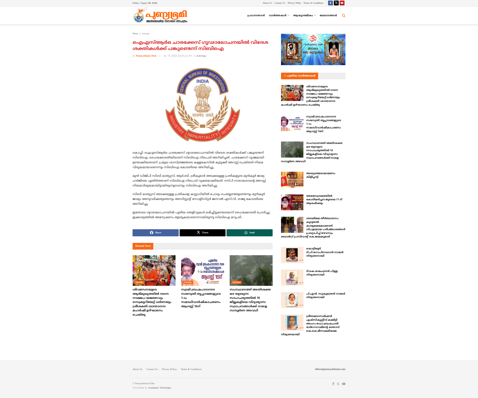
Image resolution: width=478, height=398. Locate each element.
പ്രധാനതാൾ (256, 15)
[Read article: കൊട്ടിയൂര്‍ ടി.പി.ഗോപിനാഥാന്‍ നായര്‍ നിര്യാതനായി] (292, 255)
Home (135, 33)
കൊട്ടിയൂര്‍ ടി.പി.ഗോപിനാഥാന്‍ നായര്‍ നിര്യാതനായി (324, 252)
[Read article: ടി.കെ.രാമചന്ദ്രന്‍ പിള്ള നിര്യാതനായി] (292, 278)
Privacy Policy (294, 3)
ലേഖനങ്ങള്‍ (328, 15)
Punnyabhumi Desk (146, 56)
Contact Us (279, 3)
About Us (267, 3)
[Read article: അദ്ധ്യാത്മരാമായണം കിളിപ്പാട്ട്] (292, 180)
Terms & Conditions (313, 3)
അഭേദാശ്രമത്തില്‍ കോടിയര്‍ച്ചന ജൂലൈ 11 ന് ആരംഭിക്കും (324, 200)
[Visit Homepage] (161, 15)
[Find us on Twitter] (336, 3)
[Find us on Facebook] (330, 3)
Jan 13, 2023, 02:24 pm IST (177, 56)
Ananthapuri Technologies (159, 388)
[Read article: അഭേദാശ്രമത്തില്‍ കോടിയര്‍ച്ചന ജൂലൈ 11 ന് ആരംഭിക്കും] (292, 202)
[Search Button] (343, 15)
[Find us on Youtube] (342, 3)
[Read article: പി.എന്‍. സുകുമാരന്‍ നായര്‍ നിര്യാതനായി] (292, 300)
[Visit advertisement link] (313, 49)
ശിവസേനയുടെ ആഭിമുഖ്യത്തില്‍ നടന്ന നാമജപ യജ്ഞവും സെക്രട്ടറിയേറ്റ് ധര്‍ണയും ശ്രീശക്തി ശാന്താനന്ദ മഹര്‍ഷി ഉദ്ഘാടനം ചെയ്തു (152, 302)
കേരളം (146, 33)
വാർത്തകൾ (277, 15)
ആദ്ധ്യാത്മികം (303, 15)
